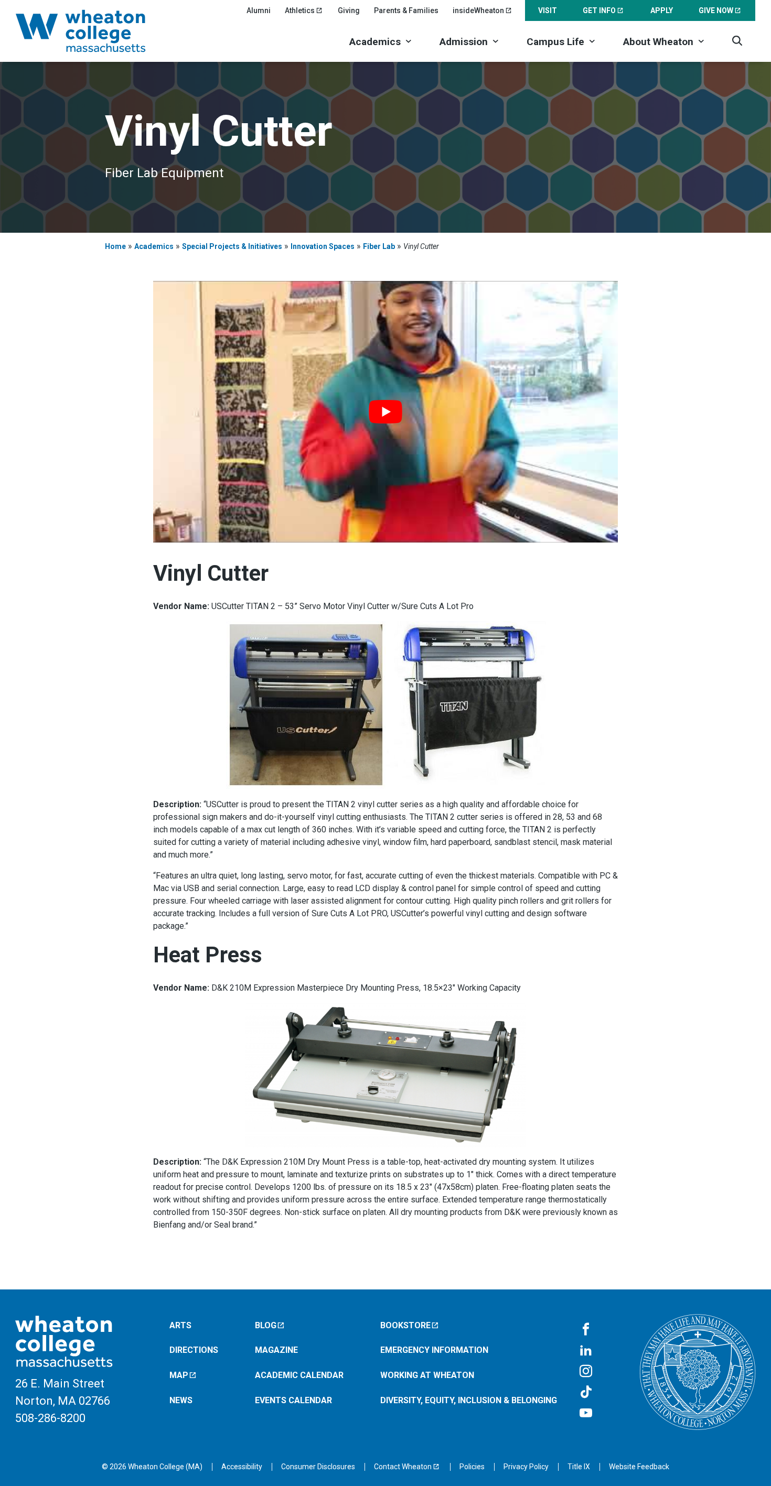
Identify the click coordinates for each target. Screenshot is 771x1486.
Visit (547, 10)
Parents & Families (406, 10)
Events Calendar (293, 1400)
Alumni (259, 10)
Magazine (276, 1350)
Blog (265, 1325)
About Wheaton (658, 42)
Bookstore (405, 1325)
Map (178, 1375)
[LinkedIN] (586, 1350)
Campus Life (555, 42)
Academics (375, 42)
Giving (349, 10)
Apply (661, 10)
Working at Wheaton (427, 1375)
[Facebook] (586, 1329)
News (180, 1400)
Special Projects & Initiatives (232, 246)
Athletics (300, 10)
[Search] (737, 40)
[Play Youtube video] (385, 412)
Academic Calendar (299, 1375)
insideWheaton (478, 10)
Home (115, 246)
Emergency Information (434, 1350)
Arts (180, 1325)
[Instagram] (586, 1371)
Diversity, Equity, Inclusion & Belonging (468, 1400)
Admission (464, 42)
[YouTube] (586, 1413)
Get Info (599, 10)
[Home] (94, 31)
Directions (193, 1350)
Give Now (716, 10)
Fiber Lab (379, 246)
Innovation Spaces (323, 246)
